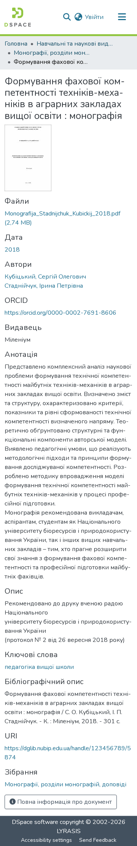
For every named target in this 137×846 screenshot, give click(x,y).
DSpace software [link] (35, 822)
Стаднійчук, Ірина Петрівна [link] (44, 286)
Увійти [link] (94, 17)
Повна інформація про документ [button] (64, 802)
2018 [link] (12, 250)
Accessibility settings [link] (46, 840)
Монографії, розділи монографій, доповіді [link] (52, 53)
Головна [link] (16, 44)
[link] (68, 218)
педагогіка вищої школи (39, 667)
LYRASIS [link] (69, 831)
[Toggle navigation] (121, 17)
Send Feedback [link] (97, 840)
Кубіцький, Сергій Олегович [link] (45, 276)
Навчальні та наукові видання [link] (75, 44)
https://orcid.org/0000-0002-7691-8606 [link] (60, 313)
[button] (18, 17)
